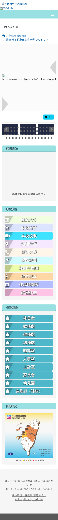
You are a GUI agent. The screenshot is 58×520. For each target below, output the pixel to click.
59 (38, 138)
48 (53, 134)
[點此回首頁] (29, 8)
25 (30, 131)
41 (30, 134)
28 (40, 131)
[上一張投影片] (8, 9)
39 (24, 134)
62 (48, 138)
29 (43, 131)
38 (21, 134)
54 (22, 138)
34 (8, 134)
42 (34, 134)
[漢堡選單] (52, 14)
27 (37, 131)
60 (42, 138)
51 (13, 138)
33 (5, 134)
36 (14, 134)
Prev (6, 129)
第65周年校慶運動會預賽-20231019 (27, 39)
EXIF (49, 117)
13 (43, 127)
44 (40, 134)
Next (51, 129)
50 (9, 138)
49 (6, 138)
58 (35, 138)
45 (43, 134)
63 (51, 138)
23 (24, 131)
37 (18, 134)
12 (40, 127)
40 (27, 134)
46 (47, 134)
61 (45, 138)
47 (50, 134)
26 (34, 131)
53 (19, 138)
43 (37, 134)
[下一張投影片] (50, 9)
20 (14, 131)
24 (27, 131)
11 (37, 127)
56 (29, 138)
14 (47, 127)
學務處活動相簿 (18, 35)
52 (16, 138)
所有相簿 (12, 27)
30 (47, 131)
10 (34, 127)
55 (26, 138)
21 (18, 131)
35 (11, 134)
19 (11, 131)
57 (32, 138)
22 (21, 131)
